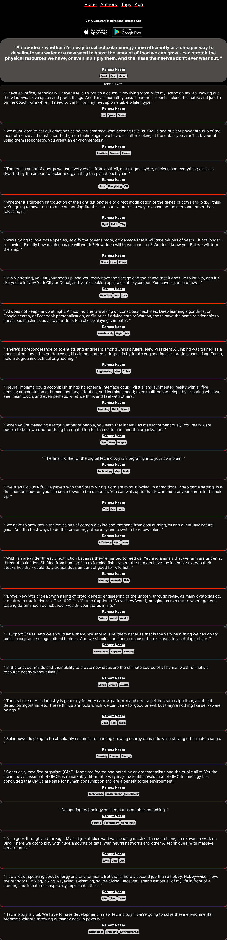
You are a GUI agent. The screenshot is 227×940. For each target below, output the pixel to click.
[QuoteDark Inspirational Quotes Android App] (127, 32)
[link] (90, 4)
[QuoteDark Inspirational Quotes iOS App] (96, 32)
